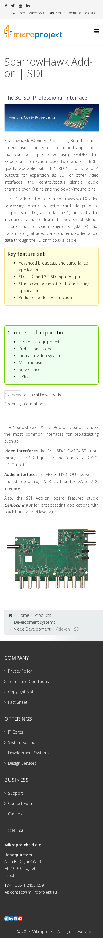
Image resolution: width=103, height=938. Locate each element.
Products (43, 615)
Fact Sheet (17, 702)
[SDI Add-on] (51, 558)
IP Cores (15, 732)
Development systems (34, 622)
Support (15, 793)
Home (23, 615)
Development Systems (28, 753)
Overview (13, 394)
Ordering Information (24, 403)
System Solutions (24, 742)
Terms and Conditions (28, 681)
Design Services (22, 763)
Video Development (32, 629)
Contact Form (20, 803)
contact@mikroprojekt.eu (77, 12)
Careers (15, 814)
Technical (30, 394)
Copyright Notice (23, 692)
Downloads (50, 394)
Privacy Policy (20, 671)
